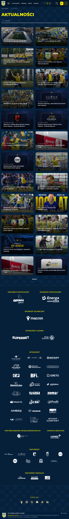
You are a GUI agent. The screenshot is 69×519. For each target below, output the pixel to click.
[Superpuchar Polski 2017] (47, 3)
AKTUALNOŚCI (15, 3)
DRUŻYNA (23, 3)
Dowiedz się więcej (13, 515)
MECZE (30, 3)
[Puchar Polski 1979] (42, 3)
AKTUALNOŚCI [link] (14, 8)
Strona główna (4, 8)
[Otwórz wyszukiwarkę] (57, 3)
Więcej (34, 279)
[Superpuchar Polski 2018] (50, 3)
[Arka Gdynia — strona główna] (3, 3)
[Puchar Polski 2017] (45, 3)
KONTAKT (36, 3)
